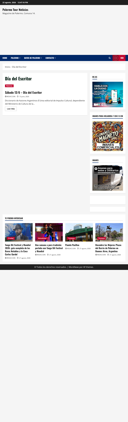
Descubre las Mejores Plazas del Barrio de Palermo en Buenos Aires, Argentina (108, 248)
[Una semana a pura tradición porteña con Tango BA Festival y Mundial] (49, 232)
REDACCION (11, 96)
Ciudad (11, 238)
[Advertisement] (63, 33)
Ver (122, 57)
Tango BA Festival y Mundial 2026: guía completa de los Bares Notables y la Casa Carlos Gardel (18, 249)
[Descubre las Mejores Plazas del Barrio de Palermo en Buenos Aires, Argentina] (109, 232)
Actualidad (42, 238)
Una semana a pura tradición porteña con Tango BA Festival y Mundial (49, 248)
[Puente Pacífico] (79, 232)
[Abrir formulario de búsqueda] (110, 58)
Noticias (9, 86)
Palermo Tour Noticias (15, 9)
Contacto (50, 57)
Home (4, 57)
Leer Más (12, 109)
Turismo (71, 238)
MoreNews (74, 267)
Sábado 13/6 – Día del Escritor (23, 92)
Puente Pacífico (72, 245)
